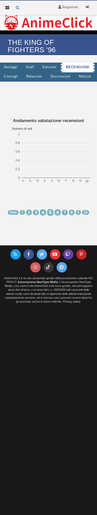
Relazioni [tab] (34, 76)
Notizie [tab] (85, 76)
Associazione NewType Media (38, 282)
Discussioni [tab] (60, 76)
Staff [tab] (30, 67)
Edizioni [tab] (49, 67)
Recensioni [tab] (77, 67)
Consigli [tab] (11, 76)
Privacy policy (71, 301)
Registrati (69, 7)
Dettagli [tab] (10, 67)
